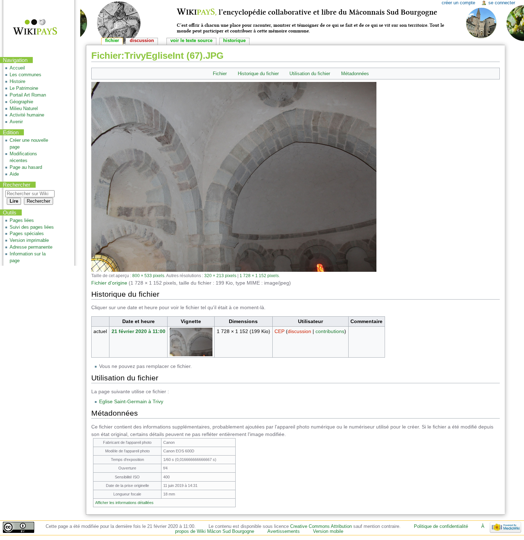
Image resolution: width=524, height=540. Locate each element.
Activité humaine (27, 115)
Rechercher (16, 185)
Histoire (17, 81)
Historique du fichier (258, 73)
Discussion (142, 40)
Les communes (25, 74)
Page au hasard (26, 167)
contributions (329, 331)
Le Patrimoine (24, 88)
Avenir (16, 121)
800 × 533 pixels (148, 275)
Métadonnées (355, 73)
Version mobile (328, 531)
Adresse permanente (31, 247)
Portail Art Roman (28, 95)
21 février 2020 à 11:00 (138, 331)
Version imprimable (29, 240)
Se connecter (501, 2)
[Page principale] (30, 27)
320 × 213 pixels (220, 275)
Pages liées (22, 220)
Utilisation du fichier (309, 73)
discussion (299, 331)
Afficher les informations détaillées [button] (124, 502)
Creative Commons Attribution (321, 526)
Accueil (17, 68)
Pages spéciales (27, 233)
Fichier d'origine (109, 283)
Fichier (220, 73)
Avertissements (283, 531)
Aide (14, 174)
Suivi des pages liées (32, 227)
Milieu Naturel (24, 108)
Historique (234, 40)
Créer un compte (458, 2)
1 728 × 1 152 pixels (259, 275)
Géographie (21, 101)
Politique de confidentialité (441, 526)
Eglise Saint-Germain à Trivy (131, 401)
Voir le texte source (191, 40)
